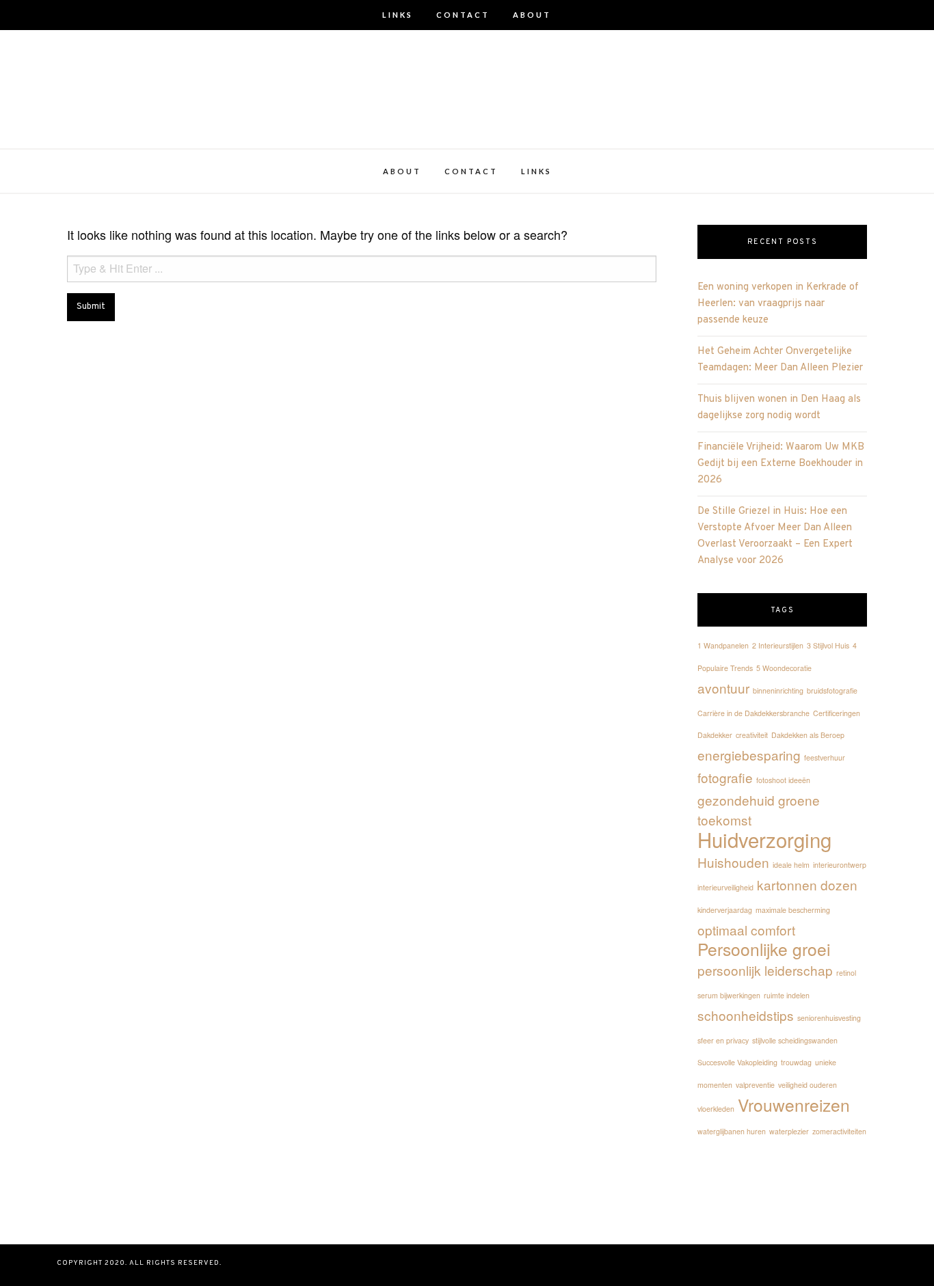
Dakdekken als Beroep (807, 735)
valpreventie (755, 1085)
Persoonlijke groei (763, 949)
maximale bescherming (793, 910)
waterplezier (789, 1131)
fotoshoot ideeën (783, 780)
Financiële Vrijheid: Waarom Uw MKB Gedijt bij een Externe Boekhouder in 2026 (780, 464)
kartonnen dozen (807, 884)
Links (397, 14)
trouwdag (796, 1062)
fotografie (725, 777)
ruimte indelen (787, 995)
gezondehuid (736, 800)
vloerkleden (715, 1109)
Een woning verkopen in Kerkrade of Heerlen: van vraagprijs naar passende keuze (778, 304)
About (532, 14)
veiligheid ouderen (807, 1085)
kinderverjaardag (724, 910)
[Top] (467, 1265)
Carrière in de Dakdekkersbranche (753, 713)
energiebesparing (749, 754)
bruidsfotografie (832, 690)
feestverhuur (824, 757)
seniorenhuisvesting (829, 1018)
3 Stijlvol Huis (828, 645)
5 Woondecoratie (784, 668)
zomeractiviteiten (839, 1131)
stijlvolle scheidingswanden (795, 1040)
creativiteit (752, 735)
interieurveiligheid (725, 887)
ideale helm (791, 865)
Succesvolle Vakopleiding (737, 1062)
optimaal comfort (746, 929)
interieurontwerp (839, 865)
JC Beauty (467, 70)
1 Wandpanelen (723, 645)
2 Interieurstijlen (777, 645)
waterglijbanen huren (731, 1131)
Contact (463, 14)
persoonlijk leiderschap (765, 970)
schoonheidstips (745, 1015)
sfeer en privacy (723, 1040)
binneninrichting (778, 690)
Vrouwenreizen (794, 1105)
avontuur (723, 688)
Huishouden (733, 862)
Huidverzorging (764, 839)
